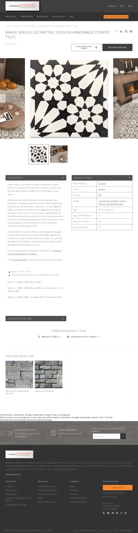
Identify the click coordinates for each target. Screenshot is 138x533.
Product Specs (83, 177)
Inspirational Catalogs (16, 504)
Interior (101, 204)
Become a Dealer (78, 498)
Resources (42, 16)
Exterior (115, 201)
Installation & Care (20, 318)
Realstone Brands (78, 502)
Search (113, 6)
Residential (111, 204)
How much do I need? (83, 336)
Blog (72, 486)
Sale (71, 16)
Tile (99, 195)
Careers (74, 494)
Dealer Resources (46, 502)
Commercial (104, 201)
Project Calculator (46, 494)
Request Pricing (117, 47)
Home (8, 26)
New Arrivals (12, 490)
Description (15, 177)
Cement (102, 183)
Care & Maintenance (48, 490)
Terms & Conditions (123, 530)
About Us (74, 490)
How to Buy (58, 16)
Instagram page (19, 259)
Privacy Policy (104, 530)
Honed (101, 189)
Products (11, 16)
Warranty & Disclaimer (85, 530)
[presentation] (3, 98)
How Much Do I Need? (84, 47)
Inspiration (26, 16)
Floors (123, 201)
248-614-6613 (110, 496)
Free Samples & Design (116, 17)
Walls (120, 204)
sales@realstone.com (113, 492)
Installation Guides (47, 486)
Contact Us (117, 487)
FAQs (40, 498)
